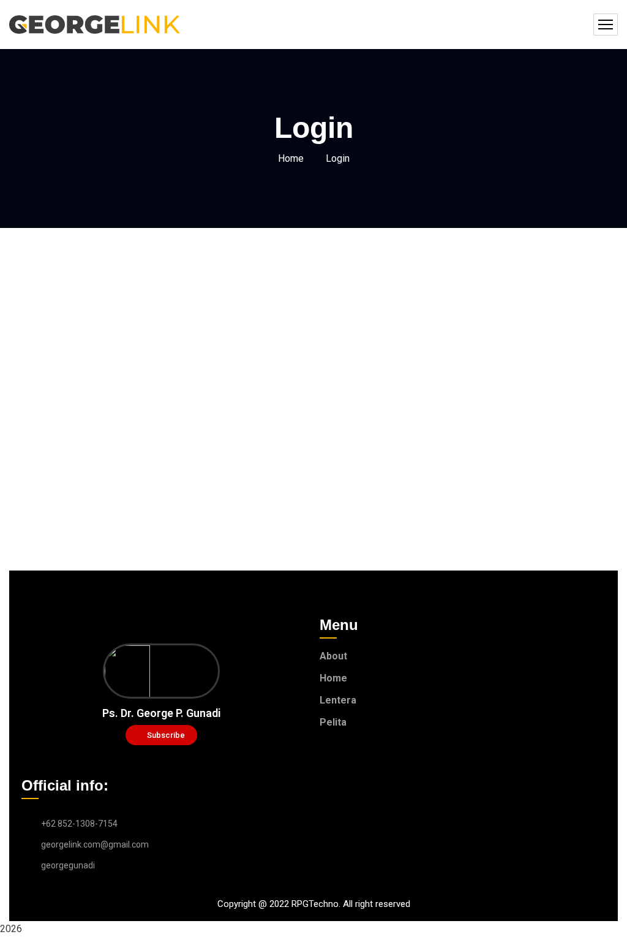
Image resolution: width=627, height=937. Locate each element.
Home (291, 158)
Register (385, 447)
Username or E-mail (219, 305)
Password (197, 359)
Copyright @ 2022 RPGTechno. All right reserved (313, 903)
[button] (161, 735)
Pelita (333, 722)
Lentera (338, 700)
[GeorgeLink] (95, 24)
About (333, 656)
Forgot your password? (313, 484)
